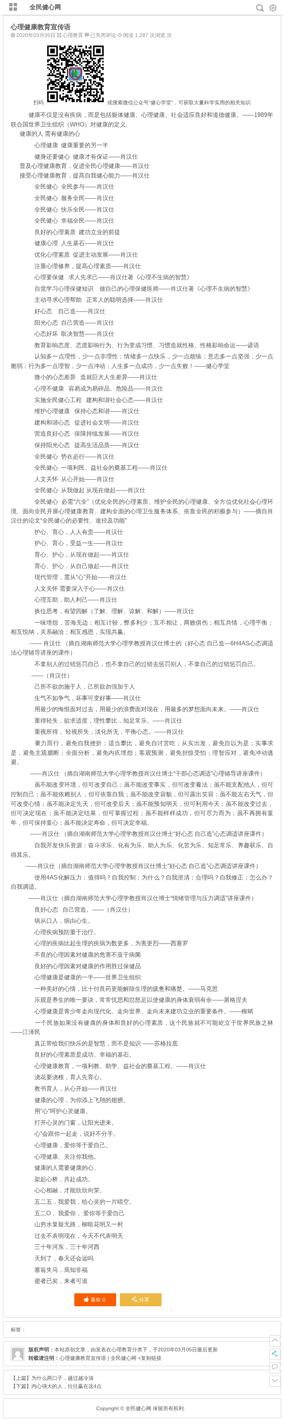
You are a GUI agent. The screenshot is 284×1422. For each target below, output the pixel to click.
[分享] (274, 1354)
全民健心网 (45, 7)
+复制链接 (149, 1358)
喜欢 (98, 1300)
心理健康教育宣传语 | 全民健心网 (98, 1358)
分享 (144, 1300)
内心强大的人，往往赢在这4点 (66, 1386)
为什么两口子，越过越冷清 (62, 1378)
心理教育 (72, 35)
